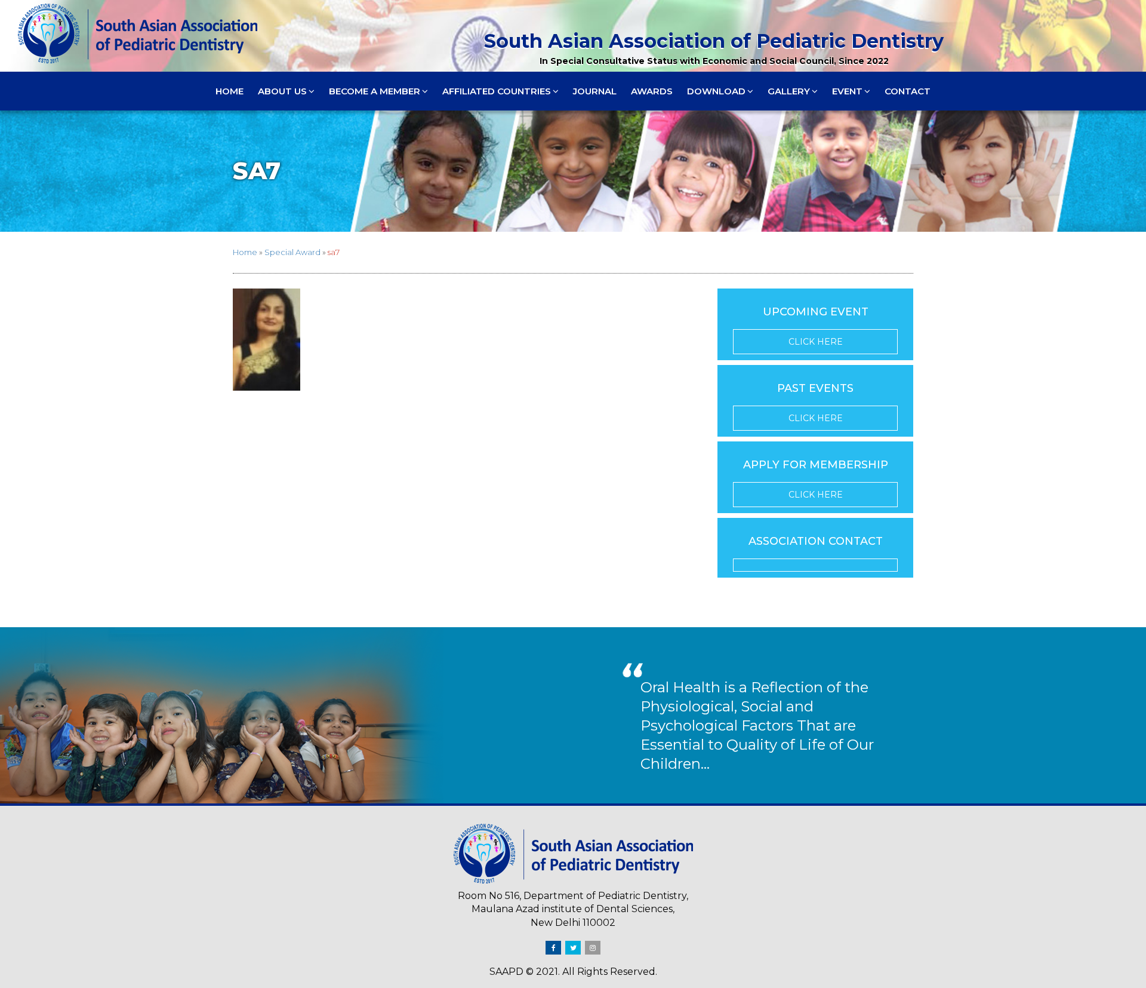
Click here (815, 341)
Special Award (292, 252)
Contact (908, 91)
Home (229, 91)
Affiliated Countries (496, 91)
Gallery (789, 91)
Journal (595, 91)
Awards (652, 91)
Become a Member (374, 91)
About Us (282, 91)
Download (716, 91)
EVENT (847, 91)
